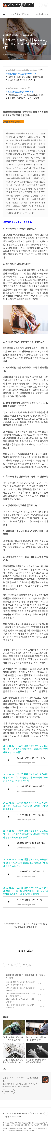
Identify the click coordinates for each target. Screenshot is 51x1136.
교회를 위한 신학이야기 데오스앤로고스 (20, 1079)
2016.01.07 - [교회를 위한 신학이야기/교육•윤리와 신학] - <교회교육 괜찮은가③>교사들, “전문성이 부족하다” (25, 806)
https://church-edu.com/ (16, 88)
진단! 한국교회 (42, 14)
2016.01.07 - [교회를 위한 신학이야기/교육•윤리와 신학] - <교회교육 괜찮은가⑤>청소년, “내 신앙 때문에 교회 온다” (25, 862)
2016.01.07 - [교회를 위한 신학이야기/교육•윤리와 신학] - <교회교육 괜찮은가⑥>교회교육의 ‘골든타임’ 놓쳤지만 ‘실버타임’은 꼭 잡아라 (25, 891)
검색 (40, 5)
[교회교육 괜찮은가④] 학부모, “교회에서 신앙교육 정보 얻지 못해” (21, 983)
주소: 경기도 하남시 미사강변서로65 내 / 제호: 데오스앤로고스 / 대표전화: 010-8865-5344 (25, 1115)
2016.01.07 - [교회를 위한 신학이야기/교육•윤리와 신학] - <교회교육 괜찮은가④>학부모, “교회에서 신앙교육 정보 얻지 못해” (25, 834)
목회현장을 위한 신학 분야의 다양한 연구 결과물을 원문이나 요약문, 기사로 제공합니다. (19, 1085)
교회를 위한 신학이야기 (20, 14)
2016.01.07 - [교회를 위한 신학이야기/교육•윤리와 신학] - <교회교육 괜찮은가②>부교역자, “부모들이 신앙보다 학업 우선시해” (25, 777)
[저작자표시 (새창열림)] (30, 965)
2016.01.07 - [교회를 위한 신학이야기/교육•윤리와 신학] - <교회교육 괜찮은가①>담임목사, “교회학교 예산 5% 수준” (25, 749)
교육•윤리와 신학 (31, 975)
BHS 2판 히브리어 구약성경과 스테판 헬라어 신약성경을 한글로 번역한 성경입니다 (25, 78)
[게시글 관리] (15, 965)
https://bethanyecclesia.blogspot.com (22, 70)
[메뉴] (46, 5)
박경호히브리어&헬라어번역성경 (21, 73)
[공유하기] (12, 965)
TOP (46, 1114)
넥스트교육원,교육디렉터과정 (20, 91)
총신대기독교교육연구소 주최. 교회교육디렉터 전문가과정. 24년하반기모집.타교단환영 (25, 96)
